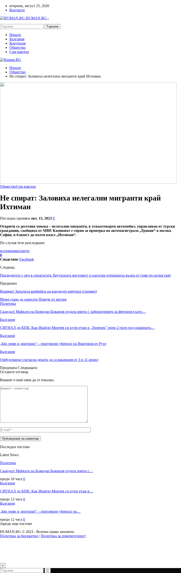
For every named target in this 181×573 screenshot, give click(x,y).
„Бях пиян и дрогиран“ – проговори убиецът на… (40, 511)
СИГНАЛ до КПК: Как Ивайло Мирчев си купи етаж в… (46, 491)
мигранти (21, 251)
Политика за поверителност (63, 536)
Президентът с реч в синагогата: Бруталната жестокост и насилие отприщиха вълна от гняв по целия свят (85, 275)
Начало (15, 35)
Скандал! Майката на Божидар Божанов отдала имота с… (46, 471)
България (16, 39)
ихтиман (7, 251)
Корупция (17, 43)
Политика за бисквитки (19, 536)
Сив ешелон (19, 52)
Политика (8, 304)
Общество (17, 47)
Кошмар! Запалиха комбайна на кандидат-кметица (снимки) (48, 291)
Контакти (17, 10)
